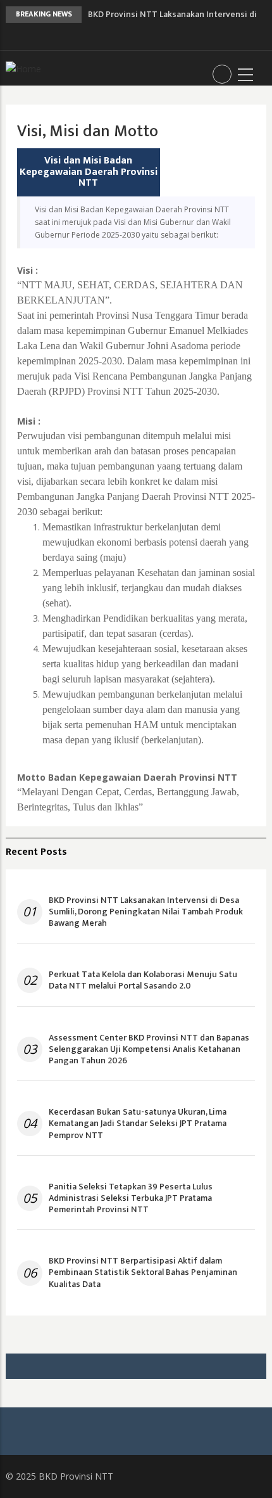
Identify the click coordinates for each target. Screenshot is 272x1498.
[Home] (23, 67)
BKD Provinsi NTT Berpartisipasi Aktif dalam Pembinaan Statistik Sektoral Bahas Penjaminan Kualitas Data (143, 1272)
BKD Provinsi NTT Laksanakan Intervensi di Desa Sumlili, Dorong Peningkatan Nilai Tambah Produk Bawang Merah (146, 912)
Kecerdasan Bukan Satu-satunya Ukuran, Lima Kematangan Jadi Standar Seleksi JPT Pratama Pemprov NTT (137, 1123)
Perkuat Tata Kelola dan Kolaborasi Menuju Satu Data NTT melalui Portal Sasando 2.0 (143, 980)
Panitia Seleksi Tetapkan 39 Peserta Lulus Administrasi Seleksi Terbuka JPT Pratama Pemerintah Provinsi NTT (131, 1198)
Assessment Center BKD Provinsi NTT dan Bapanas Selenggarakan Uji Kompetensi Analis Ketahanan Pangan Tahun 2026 (149, 1049)
